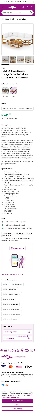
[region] (17, 400)
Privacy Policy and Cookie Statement (16, 396)
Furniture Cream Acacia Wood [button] (12, 294)
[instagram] (7, 385)
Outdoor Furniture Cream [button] (10, 304)
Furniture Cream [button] (17, 284)
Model (3, 103)
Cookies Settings (17, 409)
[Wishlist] (27, 7)
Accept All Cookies (17, 401)
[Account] (23, 7)
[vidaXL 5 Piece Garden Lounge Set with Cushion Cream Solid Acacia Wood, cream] (17, 40)
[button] (5, 93)
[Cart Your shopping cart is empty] (32, 7)
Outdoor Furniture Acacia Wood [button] (12, 309)
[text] (6, 115)
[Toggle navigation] (3, 7)
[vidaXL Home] (11, 7)
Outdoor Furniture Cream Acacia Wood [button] (12, 314)
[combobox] (17, 12)
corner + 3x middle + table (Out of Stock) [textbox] (18, 109)
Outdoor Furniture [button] (8, 299)
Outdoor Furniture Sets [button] (10, 319)
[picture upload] (17, 261)
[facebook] (3, 385)
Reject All (17, 405)
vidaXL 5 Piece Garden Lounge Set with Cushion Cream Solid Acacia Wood (14, 74)
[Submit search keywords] (30, 12)
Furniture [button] (5, 284)
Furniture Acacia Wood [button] (9, 289)
